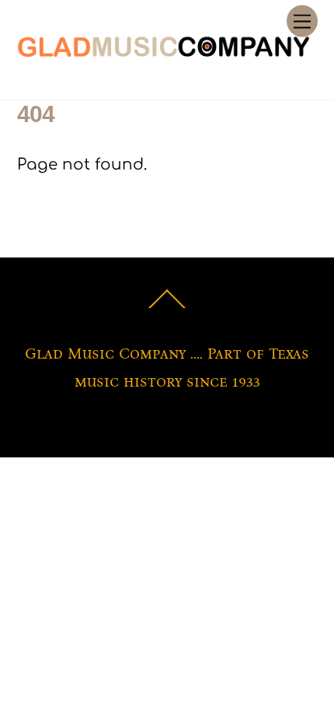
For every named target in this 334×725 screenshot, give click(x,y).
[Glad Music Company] (163, 53)
